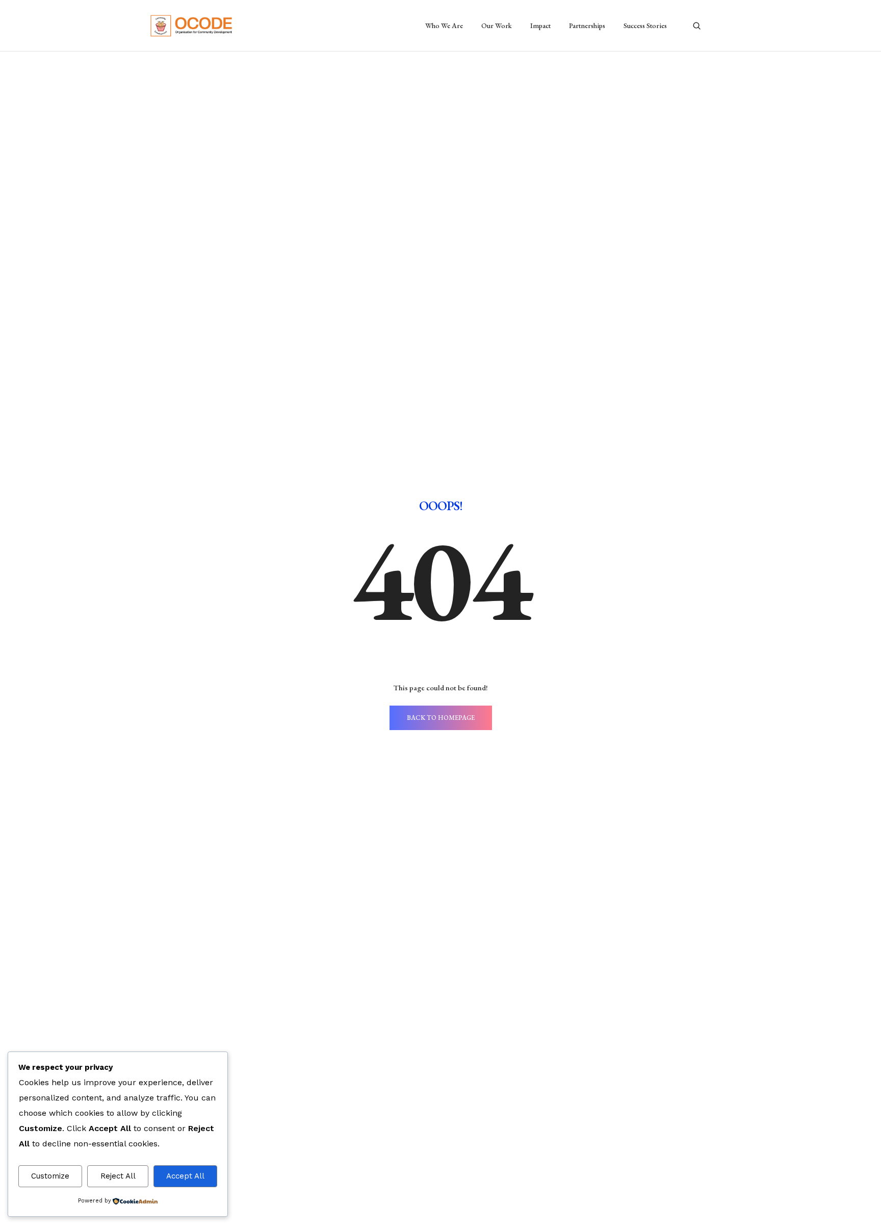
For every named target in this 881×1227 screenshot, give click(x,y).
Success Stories (645, 25)
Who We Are (444, 25)
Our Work (496, 25)
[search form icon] (696, 26)
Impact (540, 25)
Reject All (118, 1176)
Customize (50, 1176)
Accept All (185, 1176)
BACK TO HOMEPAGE (441, 717)
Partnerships (587, 25)
